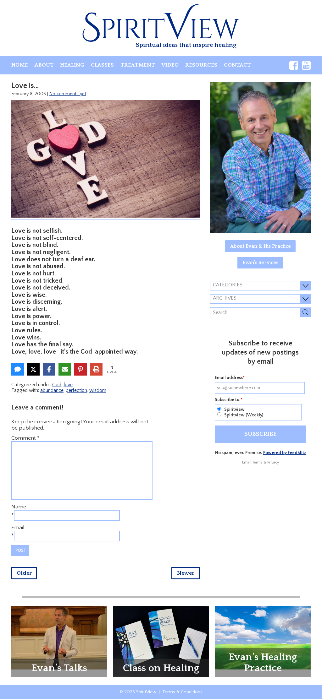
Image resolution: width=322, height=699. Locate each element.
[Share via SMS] (17, 369)
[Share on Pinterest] (80, 369)
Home (19, 65)
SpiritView (146, 692)
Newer (185, 573)
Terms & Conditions (182, 692)
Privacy (273, 462)
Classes (102, 65)
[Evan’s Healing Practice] (263, 637)
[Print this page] (96, 369)
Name (18, 507)
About (44, 65)
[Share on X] (33, 369)
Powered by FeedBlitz (284, 452)
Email (18, 527)
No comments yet (67, 93)
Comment (25, 438)
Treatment (137, 65)
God (56, 384)
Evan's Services (260, 262)
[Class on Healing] (161, 641)
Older (24, 573)
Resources (201, 65)
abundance (52, 390)
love (68, 384)
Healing (72, 65)
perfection (76, 390)
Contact (237, 65)
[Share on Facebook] (49, 369)
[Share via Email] (64, 369)
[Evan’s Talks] (59, 637)
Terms (257, 462)
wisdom (97, 390)
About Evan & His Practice (260, 246)
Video (170, 65)
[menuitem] (19, 65)
